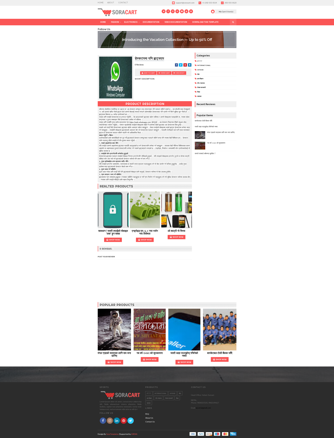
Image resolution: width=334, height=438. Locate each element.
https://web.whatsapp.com (140, 122)
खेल (198, 74)
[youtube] (186, 11)
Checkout (180, 73)
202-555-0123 (230, 3)
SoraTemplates (112, 434)
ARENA (134, 434)
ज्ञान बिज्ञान (200, 79)
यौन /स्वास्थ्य (201, 83)
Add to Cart (149, 73)
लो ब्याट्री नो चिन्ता (176, 230)
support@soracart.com (184, 3)
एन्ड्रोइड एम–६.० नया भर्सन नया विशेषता (145, 232)
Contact (123, 3)
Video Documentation (176, 22)
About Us (149, 418)
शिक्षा (198, 92)
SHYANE (200, 70)
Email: (193, 408)
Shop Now (114, 239)
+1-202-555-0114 (209, 3)
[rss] (177, 11)
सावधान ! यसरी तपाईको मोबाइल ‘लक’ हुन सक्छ (113, 232)
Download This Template (205, 22)
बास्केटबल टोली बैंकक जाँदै (203, 121)
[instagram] (173, 11)
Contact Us (150, 422)
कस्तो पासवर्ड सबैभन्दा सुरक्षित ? (205, 153)
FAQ (147, 414)
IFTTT (199, 61)
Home (101, 3)
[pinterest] (191, 11)
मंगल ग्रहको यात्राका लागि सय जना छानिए (221, 132)
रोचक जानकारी (201, 87)
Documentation (151, 22)
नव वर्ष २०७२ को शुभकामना (216, 143)
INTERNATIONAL (203, 65)
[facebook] (168, 11)
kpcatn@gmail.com (203, 408)
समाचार (199, 96)
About (110, 3)
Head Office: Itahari (199, 395)
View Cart (165, 73)
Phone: (194, 403)
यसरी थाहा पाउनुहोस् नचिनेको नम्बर (206, 127)
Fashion (115, 22)
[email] (182, 11)
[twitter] (164, 11)
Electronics (131, 22)
